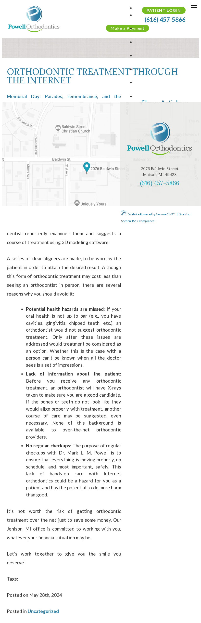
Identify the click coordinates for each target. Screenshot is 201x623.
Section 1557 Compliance (137, 221)
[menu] (194, 6)
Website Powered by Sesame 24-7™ (151, 214)
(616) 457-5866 (159, 183)
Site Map (184, 214)
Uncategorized (43, 611)
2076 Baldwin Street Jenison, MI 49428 (159, 171)
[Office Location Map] (87, 168)
